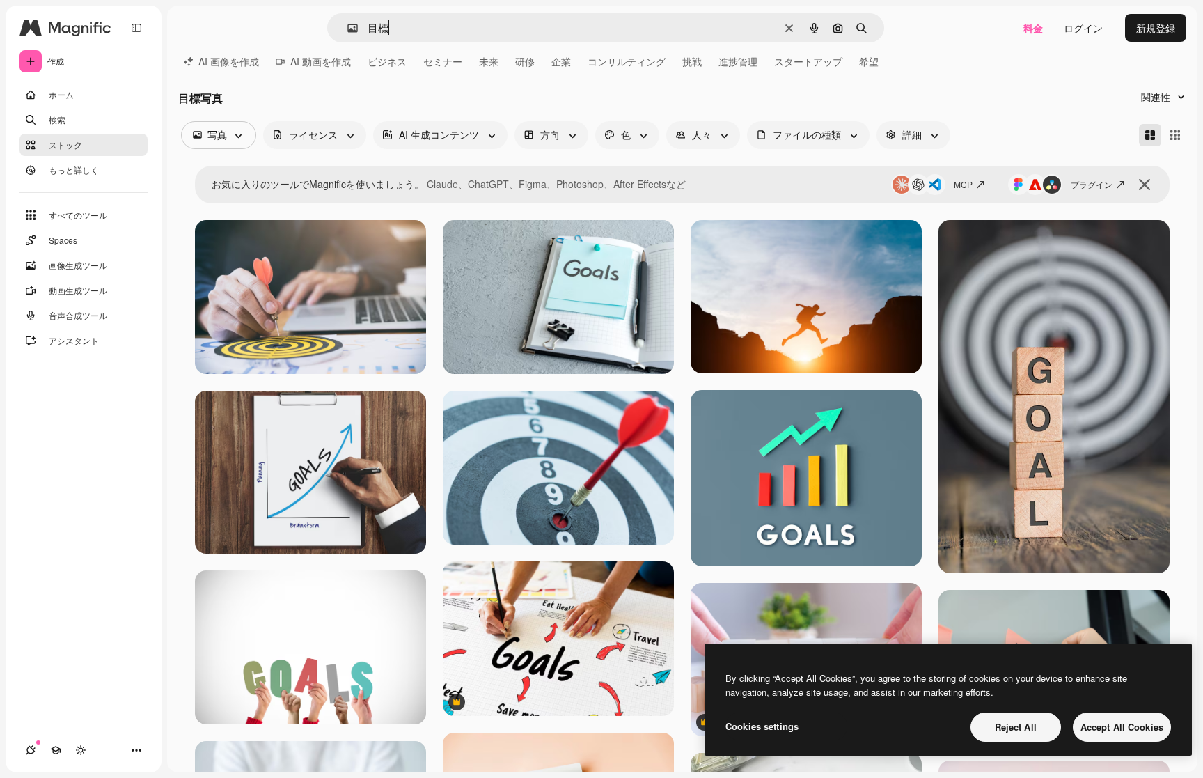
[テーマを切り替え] (81, 750)
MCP (963, 184)
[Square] (1175, 135)
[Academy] (56, 750)
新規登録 (1155, 28)
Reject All (1016, 726)
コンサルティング (627, 61)
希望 (869, 61)
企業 (561, 61)
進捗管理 (737, 61)
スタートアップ (808, 61)
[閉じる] (1144, 184)
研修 (525, 61)
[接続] (30, 750)
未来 (488, 61)
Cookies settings (762, 726)
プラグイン (1091, 184)
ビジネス (387, 61)
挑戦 (692, 61)
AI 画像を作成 (228, 61)
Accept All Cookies (1121, 726)
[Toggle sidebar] (136, 28)
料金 (1033, 28)
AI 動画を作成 (320, 61)
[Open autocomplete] (347, 28)
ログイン (1083, 28)
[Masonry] (1150, 135)
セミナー (442, 61)
